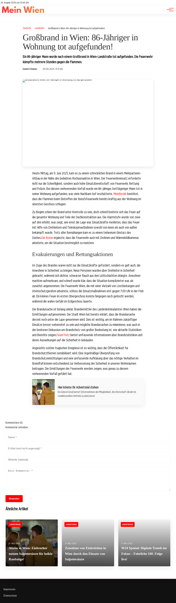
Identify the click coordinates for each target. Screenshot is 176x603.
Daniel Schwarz (30, 68)
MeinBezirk (119, 194)
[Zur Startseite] (23, 12)
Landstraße (40, 28)
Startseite (27, 28)
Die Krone (47, 238)
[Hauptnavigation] (169, 9)
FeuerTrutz (63, 335)
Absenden (14, 498)
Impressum (9, 589)
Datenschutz (10, 595)
